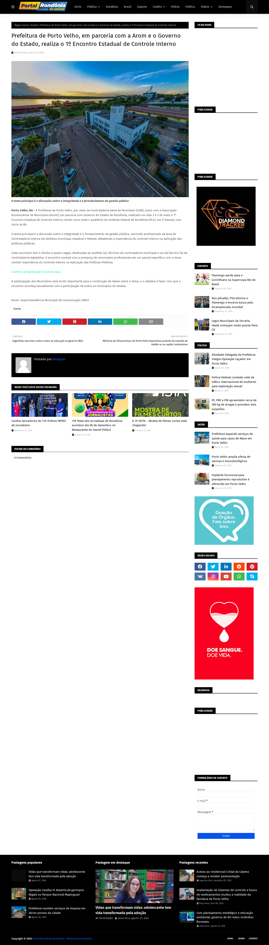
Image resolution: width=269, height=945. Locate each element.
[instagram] (213, 576)
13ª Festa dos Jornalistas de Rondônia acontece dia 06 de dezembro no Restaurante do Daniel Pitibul (97, 425)
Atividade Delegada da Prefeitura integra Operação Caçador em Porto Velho (233, 359)
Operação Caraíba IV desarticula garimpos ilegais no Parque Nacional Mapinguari (56, 892)
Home (230, 938)
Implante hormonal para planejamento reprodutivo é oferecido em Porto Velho (230, 479)
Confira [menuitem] (157, 6)
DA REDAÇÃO (106, 918)
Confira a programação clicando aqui (35, 272)
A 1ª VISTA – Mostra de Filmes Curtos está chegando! (159, 423)
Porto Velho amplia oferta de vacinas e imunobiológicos (231, 459)
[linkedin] (226, 567)
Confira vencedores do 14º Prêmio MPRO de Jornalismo (38, 423)
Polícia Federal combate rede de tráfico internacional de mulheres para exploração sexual (234, 382)
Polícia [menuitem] (175, 6)
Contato (253, 938)
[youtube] (226, 576)
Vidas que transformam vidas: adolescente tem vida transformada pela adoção (57, 874)
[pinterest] (252, 567)
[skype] (252, 576)
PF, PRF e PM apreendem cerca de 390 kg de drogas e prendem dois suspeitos (234, 404)
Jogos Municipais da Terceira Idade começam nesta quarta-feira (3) (235, 325)
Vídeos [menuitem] (205, 6)
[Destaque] (135, 886)
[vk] (200, 576)
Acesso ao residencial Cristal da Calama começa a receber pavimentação (223, 874)
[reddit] (239, 567)
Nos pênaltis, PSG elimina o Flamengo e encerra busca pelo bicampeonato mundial (232, 302)
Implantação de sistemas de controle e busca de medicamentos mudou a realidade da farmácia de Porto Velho (227, 894)
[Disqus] (100, 605)
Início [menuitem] (77, 6)
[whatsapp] (239, 576)
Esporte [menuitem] (142, 6)
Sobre (241, 938)
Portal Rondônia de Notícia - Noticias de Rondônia (62, 938)
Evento (34, 25)
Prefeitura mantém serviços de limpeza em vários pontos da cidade (57, 911)
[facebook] (200, 567)
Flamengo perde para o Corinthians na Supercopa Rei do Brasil (234, 280)
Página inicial (21, 25)
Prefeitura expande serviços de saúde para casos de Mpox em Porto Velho (232, 438)
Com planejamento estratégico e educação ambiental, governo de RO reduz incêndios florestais (225, 917)
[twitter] (213, 567)
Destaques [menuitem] (225, 6)
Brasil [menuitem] (127, 6)
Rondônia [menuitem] (112, 6)
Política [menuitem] (92, 6)
